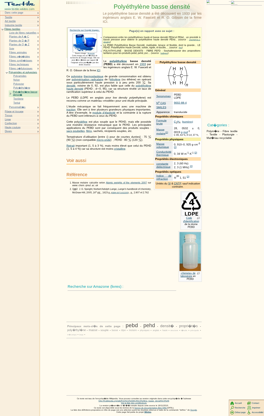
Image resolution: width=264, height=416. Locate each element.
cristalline (119, 148)
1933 (143, 64)
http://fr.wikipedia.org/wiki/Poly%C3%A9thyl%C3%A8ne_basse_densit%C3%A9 (134, 401)
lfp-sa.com (91, 53)
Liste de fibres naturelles (23, 32)
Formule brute (161, 122)
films (89, 130)
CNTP (177, 183)
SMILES (161, 107)
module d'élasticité (103, 112)
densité (70, 85)
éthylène (115, 79)
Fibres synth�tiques (20, 60)
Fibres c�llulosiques (20, 68)
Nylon (16, 79)
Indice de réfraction (163, 177)
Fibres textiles (12, 29)
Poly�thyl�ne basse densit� (25, 93)
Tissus (8, 115)
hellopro (164, 53)
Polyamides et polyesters (23, 72)
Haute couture (12, 127)
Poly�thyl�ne (21, 87)
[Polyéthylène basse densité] (177, 86)
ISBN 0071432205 (120, 193)
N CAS (161, 103)
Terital (16, 102)
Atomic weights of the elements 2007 (126, 182)
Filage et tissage (14, 111)
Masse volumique (162, 145)
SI (169, 183)
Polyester (18, 83)
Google (193, 410)
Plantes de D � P (19, 40)
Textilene (18, 98)
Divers (8, 131)
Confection (11, 123)
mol (185, 132)
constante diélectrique (163, 165)
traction (71, 109)
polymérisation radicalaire (87, 79)
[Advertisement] (83, 12)
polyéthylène (118, 61)
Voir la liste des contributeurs (133, 403)
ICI (98, 70)
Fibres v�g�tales (19, 56)
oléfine (83, 121)
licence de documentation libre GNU (151, 408)
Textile (8, 17)
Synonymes (163, 96)
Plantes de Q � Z (19, 44)
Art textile (10, 21)
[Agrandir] (198, 218)
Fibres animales (18, 52)
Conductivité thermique (163, 153)
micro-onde (104, 139)
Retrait (70, 145)
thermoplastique (93, 76)
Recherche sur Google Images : (85, 30)
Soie (11, 48)
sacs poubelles (75, 130)
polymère (77, 76)
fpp (180, 48)
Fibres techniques (19, 64)
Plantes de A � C (19, 36)
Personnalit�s (17, 107)
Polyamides (19, 76)
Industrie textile (13, 25)
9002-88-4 (180, 102)
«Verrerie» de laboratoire (188, 275)
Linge (8, 119)
